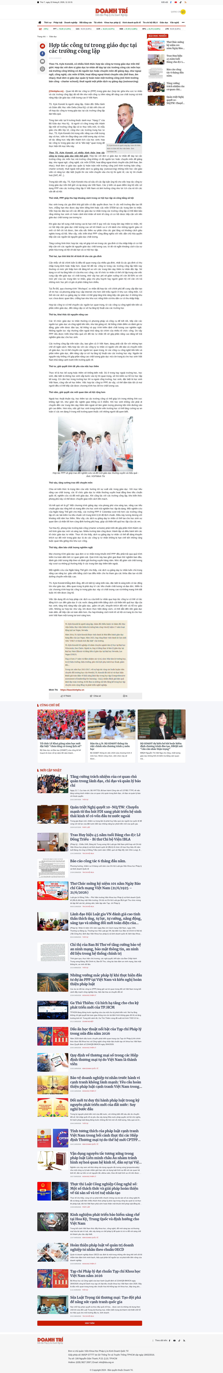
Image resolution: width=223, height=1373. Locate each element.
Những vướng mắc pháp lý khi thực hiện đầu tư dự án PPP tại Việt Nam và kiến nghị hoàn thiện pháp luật (106, 979)
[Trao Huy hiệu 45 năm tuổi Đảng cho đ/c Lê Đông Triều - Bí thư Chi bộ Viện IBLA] (52, 842)
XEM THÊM (89, 1323)
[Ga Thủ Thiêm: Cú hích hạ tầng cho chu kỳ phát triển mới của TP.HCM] (52, 1010)
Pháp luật (86, 827)
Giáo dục (42, 737)
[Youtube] (175, 2)
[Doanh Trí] (111, 12)
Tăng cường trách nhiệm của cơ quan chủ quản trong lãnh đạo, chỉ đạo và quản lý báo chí (105, 781)
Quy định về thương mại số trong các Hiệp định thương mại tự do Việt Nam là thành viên (104, 1059)
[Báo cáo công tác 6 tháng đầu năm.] (52, 868)
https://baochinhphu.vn (72, 690)
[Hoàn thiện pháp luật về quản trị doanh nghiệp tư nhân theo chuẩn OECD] (52, 1252)
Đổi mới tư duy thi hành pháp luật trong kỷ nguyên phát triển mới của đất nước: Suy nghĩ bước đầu (105, 1104)
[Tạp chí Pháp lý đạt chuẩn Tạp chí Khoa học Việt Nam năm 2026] (52, 1278)
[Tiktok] (180, 2)
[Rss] (185, 2)
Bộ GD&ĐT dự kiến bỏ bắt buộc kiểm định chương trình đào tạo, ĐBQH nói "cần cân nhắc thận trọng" (161, 746)
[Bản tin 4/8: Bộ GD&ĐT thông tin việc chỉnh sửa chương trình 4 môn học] (112, 724)
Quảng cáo (176, 12)
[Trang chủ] (40, 22)
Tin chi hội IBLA (88, 853)
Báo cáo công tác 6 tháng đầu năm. (98, 861)
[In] (42, 69)
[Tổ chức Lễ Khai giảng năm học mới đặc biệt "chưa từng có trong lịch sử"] (61, 724)
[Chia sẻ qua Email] (42, 61)
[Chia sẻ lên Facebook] (42, 53)
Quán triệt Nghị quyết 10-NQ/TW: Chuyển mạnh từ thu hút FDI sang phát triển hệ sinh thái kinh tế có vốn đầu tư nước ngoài (105, 811)
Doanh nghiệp (87, 1021)
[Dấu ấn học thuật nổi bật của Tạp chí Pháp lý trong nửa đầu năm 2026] (52, 1036)
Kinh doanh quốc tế (90, 1068)
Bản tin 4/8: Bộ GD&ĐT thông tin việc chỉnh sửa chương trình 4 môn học (110, 746)
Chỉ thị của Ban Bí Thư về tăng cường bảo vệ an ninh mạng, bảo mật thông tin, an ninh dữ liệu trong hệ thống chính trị (105, 949)
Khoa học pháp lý (89, 995)
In (126, 696)
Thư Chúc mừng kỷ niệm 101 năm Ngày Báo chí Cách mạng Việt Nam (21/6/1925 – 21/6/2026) (105, 888)
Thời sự (85, 799)
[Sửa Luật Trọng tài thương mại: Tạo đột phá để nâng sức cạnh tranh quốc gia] (52, 1304)
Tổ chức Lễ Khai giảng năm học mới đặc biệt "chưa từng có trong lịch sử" (61, 745)
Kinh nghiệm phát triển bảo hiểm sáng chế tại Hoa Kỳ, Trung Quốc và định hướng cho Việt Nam (105, 1219)
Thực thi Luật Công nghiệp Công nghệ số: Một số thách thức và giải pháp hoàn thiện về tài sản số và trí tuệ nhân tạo (104, 1188)
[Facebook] (170, 2)
